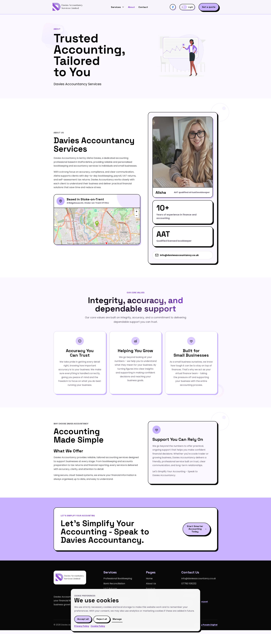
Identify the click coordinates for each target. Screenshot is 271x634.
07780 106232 (188, 583)
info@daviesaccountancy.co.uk (179, 255)
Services (116, 7)
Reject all (102, 619)
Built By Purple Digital (205, 624)
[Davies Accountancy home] (67, 7)
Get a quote (208, 6)
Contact (143, 7)
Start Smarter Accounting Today (195, 529)
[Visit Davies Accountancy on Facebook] (173, 7)
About (131, 7)
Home (149, 578)
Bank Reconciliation (114, 583)
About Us (151, 583)
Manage (117, 619)
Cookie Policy (98, 626)
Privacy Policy (81, 626)
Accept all (83, 619)
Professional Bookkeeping (117, 578)
